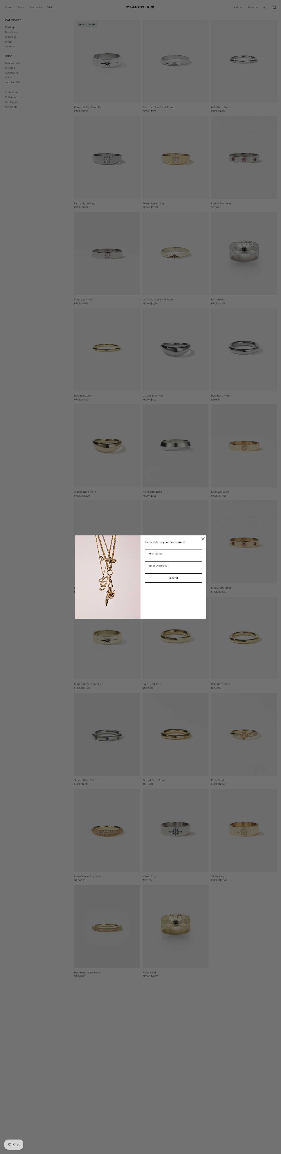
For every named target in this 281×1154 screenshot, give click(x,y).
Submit (173, 578)
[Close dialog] (203, 538)
